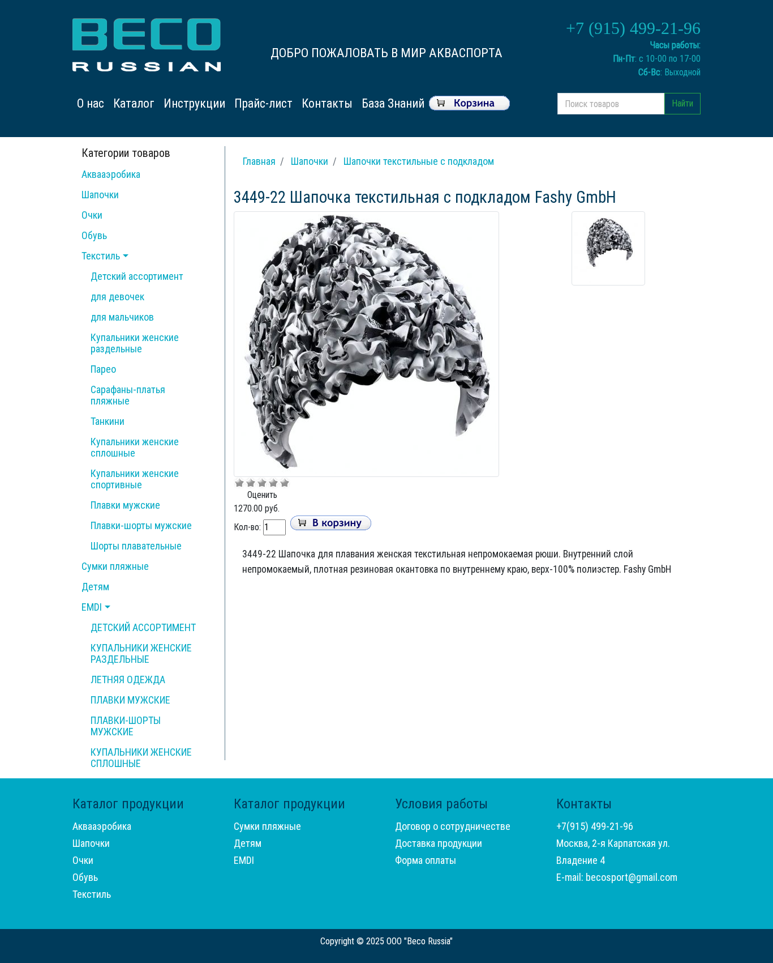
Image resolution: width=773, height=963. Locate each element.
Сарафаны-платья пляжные (128, 395)
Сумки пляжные (115, 566)
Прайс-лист (263, 103)
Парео (103, 369)
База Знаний (393, 103)
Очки (91, 215)
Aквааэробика (110, 174)
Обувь (94, 235)
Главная (259, 161)
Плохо (250, 482)
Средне (262, 482)
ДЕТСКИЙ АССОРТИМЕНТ (143, 627)
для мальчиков (122, 317)
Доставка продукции (438, 843)
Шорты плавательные (136, 546)
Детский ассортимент (137, 276)
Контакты (327, 103)
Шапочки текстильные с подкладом (418, 161)
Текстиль (100, 256)
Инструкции (194, 103)
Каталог (133, 103)
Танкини (107, 421)
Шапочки (100, 195)
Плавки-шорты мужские (141, 525)
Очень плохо (239, 482)
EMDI (91, 607)
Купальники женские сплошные (135, 447)
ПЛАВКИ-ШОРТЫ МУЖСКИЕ (126, 726)
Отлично (284, 482)
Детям (95, 587)
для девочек (117, 296)
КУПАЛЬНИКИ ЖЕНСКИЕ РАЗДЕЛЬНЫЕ (141, 653)
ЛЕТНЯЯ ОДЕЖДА (128, 679)
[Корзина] (469, 102)
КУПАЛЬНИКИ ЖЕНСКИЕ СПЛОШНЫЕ (141, 757)
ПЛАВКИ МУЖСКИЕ (130, 700)
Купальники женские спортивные (135, 479)
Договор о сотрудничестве (452, 826)
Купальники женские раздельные (135, 343)
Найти (682, 103)
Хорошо (273, 482)
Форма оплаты (425, 860)
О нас (93, 103)
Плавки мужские (125, 505)
